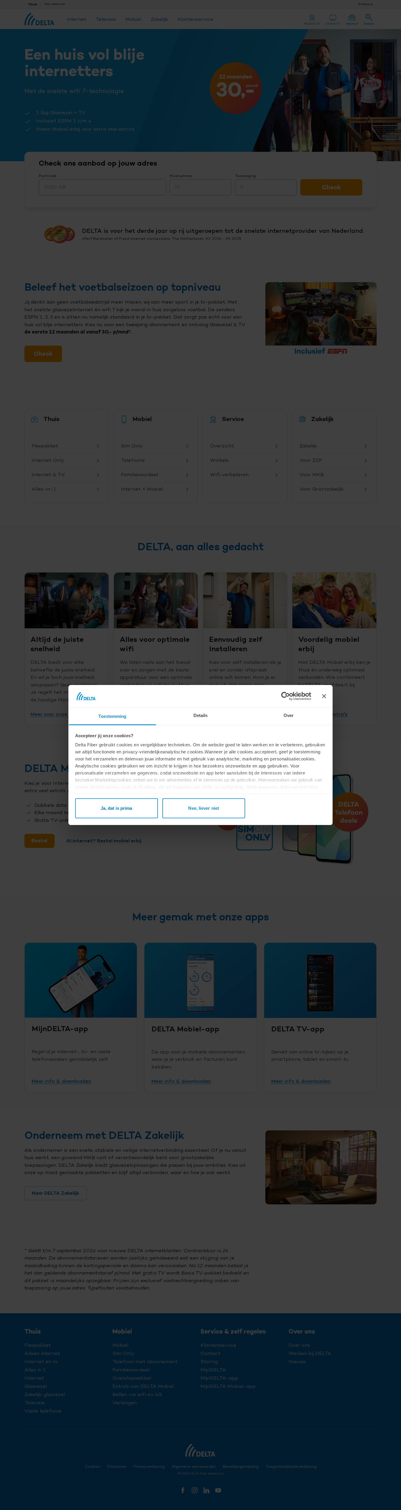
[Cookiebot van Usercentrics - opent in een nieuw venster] (285, 696)
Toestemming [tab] (112, 716)
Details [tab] (200, 715)
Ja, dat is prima (116, 808)
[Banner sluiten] (324, 696)
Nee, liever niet (203, 808)
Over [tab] (289, 715)
